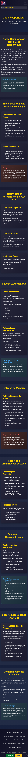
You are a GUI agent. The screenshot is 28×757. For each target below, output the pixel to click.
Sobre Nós (8, 732)
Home (2, 7)
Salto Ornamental (12, 743)
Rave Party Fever (16, 739)
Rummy (23, 739)
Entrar (18, 755)
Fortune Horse (21, 743)
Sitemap (19, 747)
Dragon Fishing (11, 747)
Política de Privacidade (8, 736)
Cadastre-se (10, 755)
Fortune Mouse (6, 739)
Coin (4, 743)
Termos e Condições (17, 732)
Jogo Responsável (20, 736)
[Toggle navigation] (25, 3)
